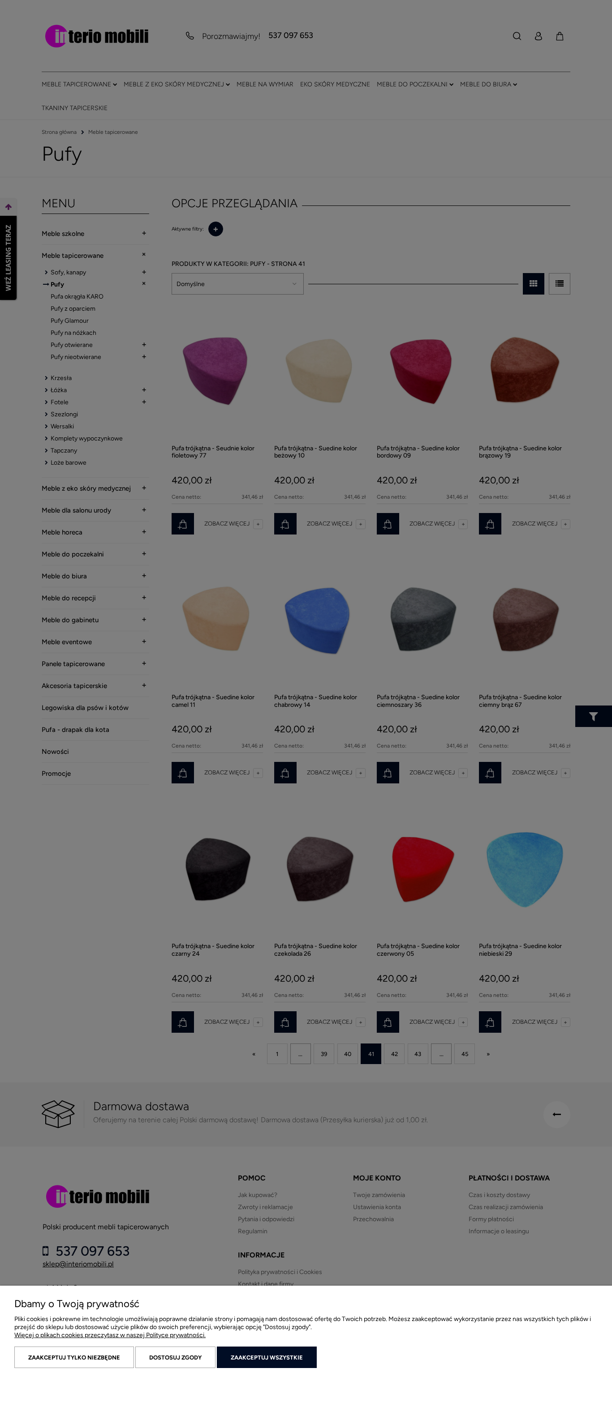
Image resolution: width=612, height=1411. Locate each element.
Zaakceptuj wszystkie (267, 1357)
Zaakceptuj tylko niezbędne (74, 1357)
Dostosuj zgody (175, 1357)
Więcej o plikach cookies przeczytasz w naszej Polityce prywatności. (110, 1335)
